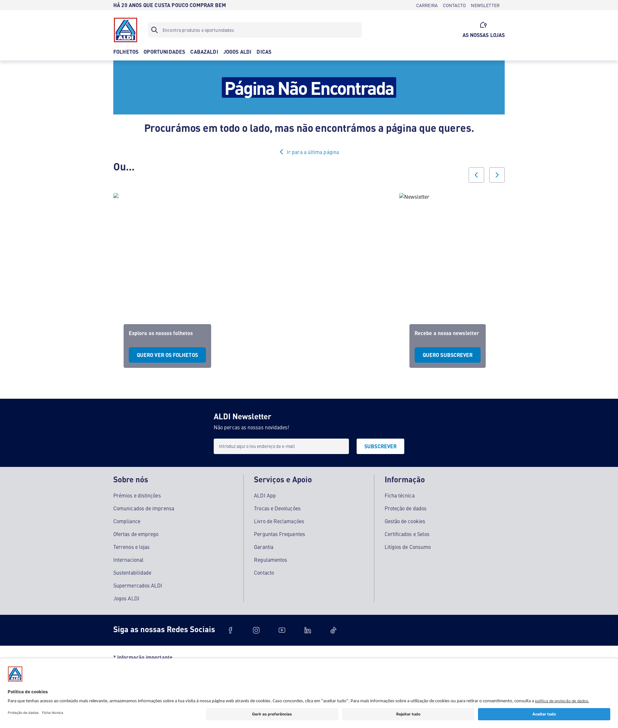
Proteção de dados (405, 508)
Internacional (128, 559)
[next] (497, 175)
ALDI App (265, 495)
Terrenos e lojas (131, 546)
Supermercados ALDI (137, 585)
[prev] (476, 175)
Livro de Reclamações (279, 520)
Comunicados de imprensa (143, 508)
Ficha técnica (400, 495)
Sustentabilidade (132, 572)
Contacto (264, 572)
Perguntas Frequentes (279, 533)
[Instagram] (256, 630)
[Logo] (125, 30)
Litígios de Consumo (408, 546)
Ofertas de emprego (135, 533)
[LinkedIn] (307, 630)
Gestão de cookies (405, 520)
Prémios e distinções (137, 495)
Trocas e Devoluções (277, 508)
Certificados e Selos (407, 533)
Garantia (263, 546)
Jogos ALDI (126, 598)
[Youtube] (282, 630)
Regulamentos (270, 559)
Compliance (126, 520)
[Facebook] (230, 630)
